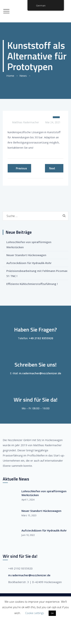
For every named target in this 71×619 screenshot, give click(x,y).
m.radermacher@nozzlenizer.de (40, 373)
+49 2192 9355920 (41, 338)
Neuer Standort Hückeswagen (26, 255)
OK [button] (52, 613)
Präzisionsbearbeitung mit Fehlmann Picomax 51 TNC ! (36, 273)
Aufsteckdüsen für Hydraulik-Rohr (29, 263)
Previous (21, 168)
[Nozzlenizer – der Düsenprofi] (35, 11)
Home (9, 75)
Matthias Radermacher (25, 122)
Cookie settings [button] (34, 613)
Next (52, 168)
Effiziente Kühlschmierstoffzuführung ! (32, 284)
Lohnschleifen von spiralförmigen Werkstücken (28, 244)
